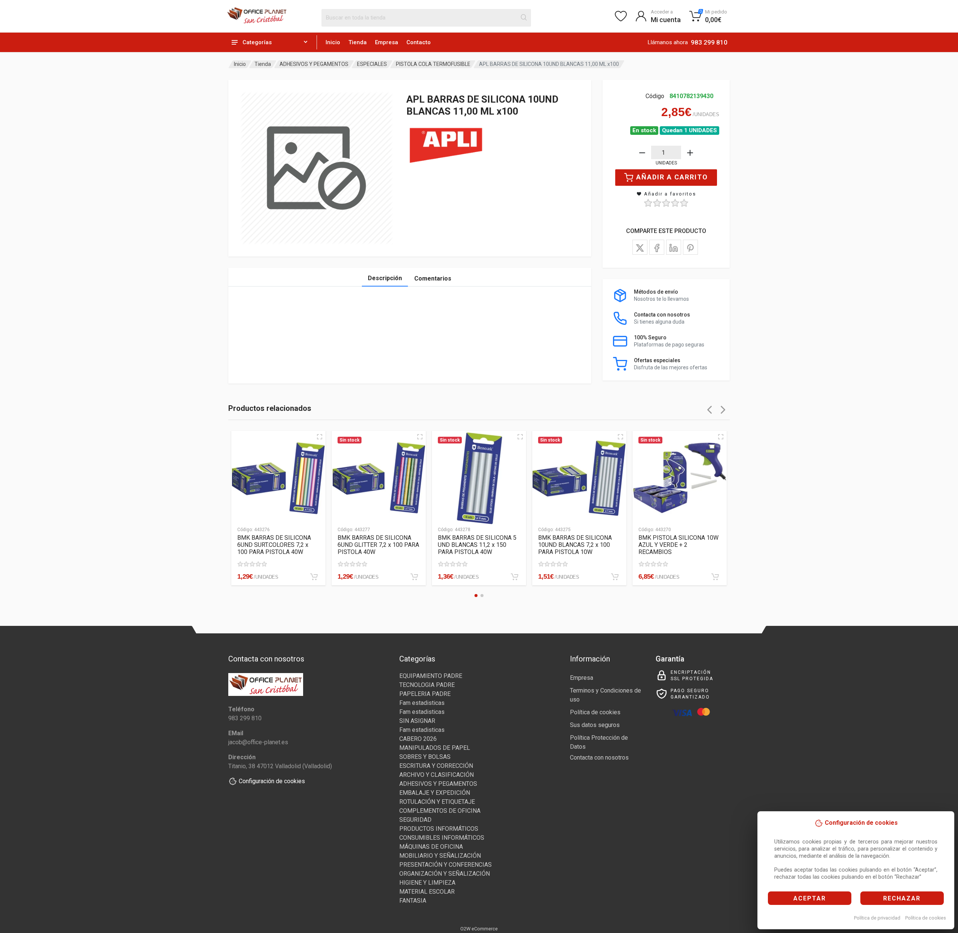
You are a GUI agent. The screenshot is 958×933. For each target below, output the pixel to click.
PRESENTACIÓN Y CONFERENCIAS (445, 864)
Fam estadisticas (422, 702)
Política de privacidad (877, 918)
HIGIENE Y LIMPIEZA (427, 882)
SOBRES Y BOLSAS (425, 756)
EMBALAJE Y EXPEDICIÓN (434, 792)
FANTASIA (412, 900)
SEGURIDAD (415, 819)
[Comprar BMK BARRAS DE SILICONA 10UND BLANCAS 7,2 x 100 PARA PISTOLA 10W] (615, 577)
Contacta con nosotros (599, 757)
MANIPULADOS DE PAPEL (434, 747)
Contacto (418, 42)
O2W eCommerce (479, 929)
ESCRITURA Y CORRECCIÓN (436, 765)
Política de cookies (925, 918)
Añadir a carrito (672, 177)
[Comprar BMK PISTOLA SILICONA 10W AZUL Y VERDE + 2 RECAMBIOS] (715, 577)
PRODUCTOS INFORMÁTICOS (438, 828)
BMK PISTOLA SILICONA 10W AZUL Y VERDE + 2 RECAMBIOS (678, 544)
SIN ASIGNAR (417, 720)
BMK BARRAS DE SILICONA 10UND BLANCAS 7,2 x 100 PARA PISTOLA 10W (575, 544)
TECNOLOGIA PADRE (427, 684)
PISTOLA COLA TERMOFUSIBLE (433, 64)
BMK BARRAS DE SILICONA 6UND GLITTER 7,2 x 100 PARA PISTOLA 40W (378, 544)
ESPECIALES (372, 64)
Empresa (386, 42)
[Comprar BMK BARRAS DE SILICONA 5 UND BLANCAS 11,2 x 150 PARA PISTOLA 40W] (514, 577)
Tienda (357, 42)
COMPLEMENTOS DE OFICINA (439, 810)
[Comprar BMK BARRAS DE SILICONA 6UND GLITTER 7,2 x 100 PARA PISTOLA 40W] (414, 577)
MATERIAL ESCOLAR (427, 891)
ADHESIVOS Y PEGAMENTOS (314, 64)
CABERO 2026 (418, 738)
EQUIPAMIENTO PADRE (430, 675)
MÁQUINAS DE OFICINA (431, 846)
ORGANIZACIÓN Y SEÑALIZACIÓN (444, 873)
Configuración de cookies (272, 781)
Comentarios (432, 278)
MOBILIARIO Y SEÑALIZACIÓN (440, 855)
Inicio (333, 42)
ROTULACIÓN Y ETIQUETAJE (437, 801)
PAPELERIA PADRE (425, 693)
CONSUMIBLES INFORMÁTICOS (441, 837)
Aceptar (809, 898)
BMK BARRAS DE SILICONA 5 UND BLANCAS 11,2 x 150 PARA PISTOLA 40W (477, 544)
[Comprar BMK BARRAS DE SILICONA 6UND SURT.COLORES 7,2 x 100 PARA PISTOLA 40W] (314, 577)
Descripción (385, 278)
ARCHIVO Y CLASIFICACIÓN (436, 774)
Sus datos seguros (595, 724)
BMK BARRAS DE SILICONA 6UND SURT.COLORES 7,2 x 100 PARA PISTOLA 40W (274, 544)
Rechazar (902, 898)
